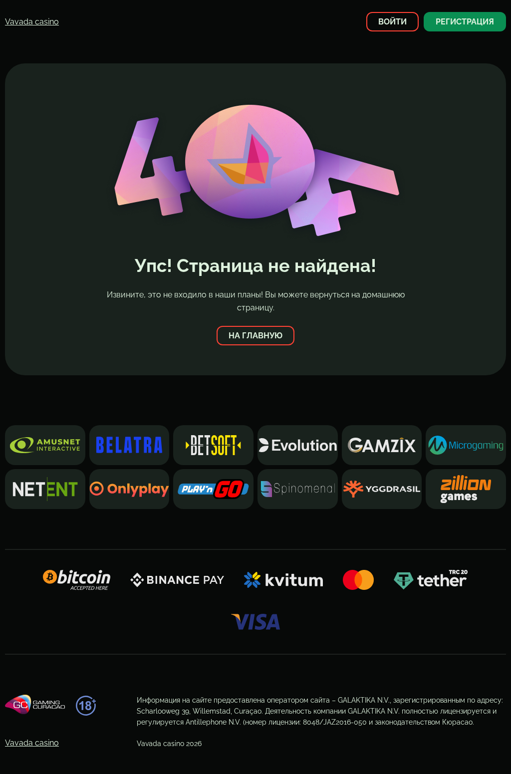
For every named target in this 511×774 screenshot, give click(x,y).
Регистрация (465, 21)
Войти (392, 21)
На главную (255, 335)
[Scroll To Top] (480, 749)
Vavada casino (32, 21)
